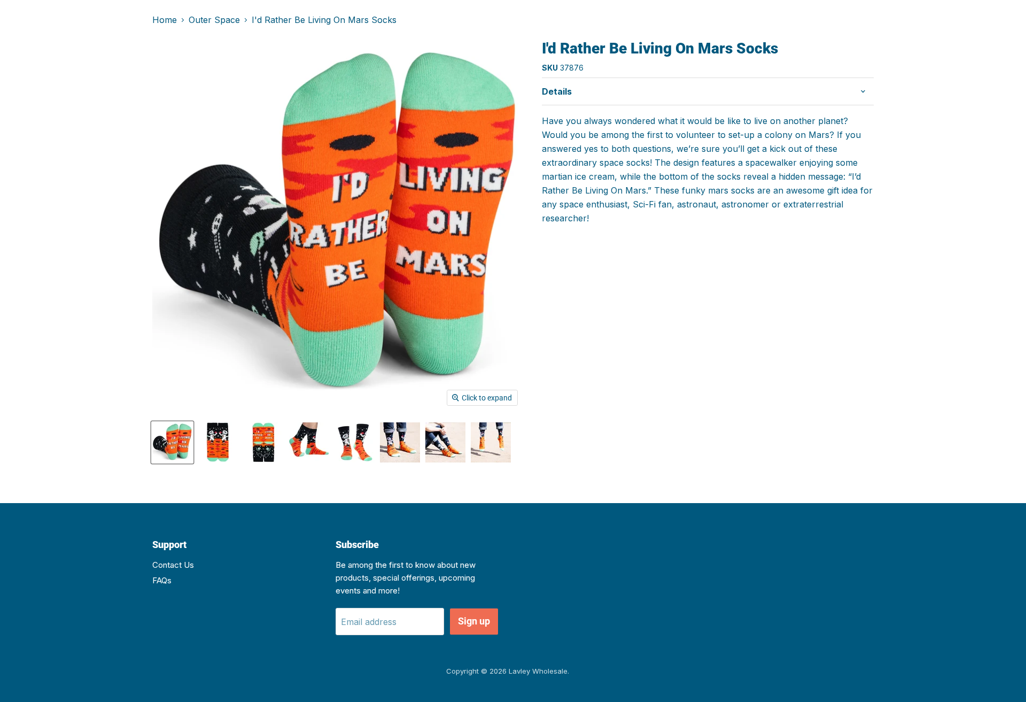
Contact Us (173, 565)
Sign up (474, 621)
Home (164, 20)
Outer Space (214, 20)
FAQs (162, 580)
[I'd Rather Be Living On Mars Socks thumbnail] (172, 442)
